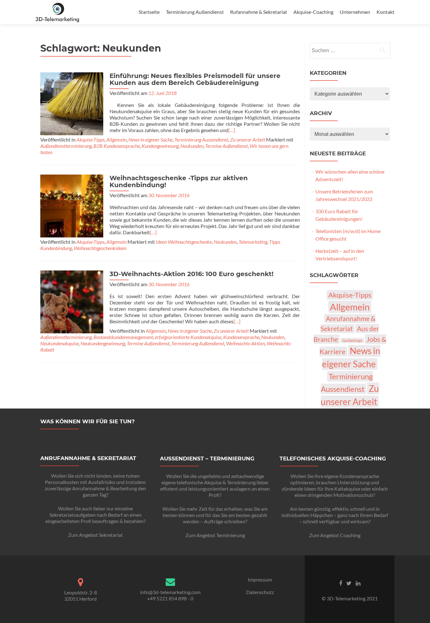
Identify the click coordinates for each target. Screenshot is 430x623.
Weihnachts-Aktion (245, 343)
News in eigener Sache (150, 139)
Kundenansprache (241, 337)
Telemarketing (253, 242)
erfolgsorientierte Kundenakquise (188, 337)
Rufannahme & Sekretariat (258, 12)
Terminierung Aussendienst (201, 139)
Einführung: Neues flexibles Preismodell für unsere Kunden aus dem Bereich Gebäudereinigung (195, 79)
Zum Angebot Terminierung (215, 535)
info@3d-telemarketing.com (170, 592)
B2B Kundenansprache (116, 146)
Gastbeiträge (352, 340)
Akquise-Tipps (90, 139)
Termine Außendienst (226, 146)
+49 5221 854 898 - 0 (170, 598)
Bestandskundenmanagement (123, 337)
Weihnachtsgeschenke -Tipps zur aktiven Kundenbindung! (179, 181)
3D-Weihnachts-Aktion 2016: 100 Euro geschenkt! (192, 274)
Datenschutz (260, 592)
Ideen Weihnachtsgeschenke (184, 242)
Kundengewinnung (160, 146)
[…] (231, 130)
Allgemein (116, 139)
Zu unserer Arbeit (247, 139)
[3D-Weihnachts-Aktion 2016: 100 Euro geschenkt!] (71, 301)
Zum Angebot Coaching (334, 535)
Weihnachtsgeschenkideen (100, 248)
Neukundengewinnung (103, 343)
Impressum (260, 579)
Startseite (149, 12)
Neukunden (191, 146)
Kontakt (385, 12)
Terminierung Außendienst (195, 12)
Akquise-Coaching (313, 12)
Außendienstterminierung (66, 146)
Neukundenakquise (59, 343)
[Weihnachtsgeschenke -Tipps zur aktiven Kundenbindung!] (71, 205)
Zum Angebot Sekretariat (95, 535)
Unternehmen (355, 12)
